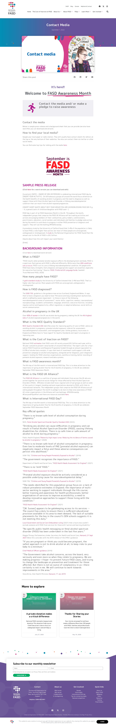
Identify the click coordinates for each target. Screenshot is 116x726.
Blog (72, 6)
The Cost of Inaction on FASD (42, 12)
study (49, 233)
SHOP (67, 6)
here (65, 145)
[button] (107, 11)
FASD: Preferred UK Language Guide (63, 270)
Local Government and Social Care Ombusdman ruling (43, 523)
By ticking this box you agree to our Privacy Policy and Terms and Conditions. (35, 672)
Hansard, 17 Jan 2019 (57, 574)
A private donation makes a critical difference (39, 615)
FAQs (76, 12)
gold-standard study (32, 280)
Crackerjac (76, 715)
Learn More (85, 12)
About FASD (67, 12)
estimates (38, 343)
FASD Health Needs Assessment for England (69, 463)
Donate (77, 6)
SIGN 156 (29, 293)
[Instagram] (107, 6)
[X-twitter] (103, 6)
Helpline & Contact (86, 6)
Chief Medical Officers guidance (35, 550)
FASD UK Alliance (32, 378)
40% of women (32, 315)
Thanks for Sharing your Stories (77, 615)
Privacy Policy (88, 715)
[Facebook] (99, 6)
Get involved (97, 12)
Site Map (82, 715)
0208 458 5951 (40, 699)
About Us (57, 12)
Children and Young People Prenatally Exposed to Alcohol (52, 455)
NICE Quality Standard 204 (33, 326)
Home (29, 12)
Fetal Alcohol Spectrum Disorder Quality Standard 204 (48, 422)
